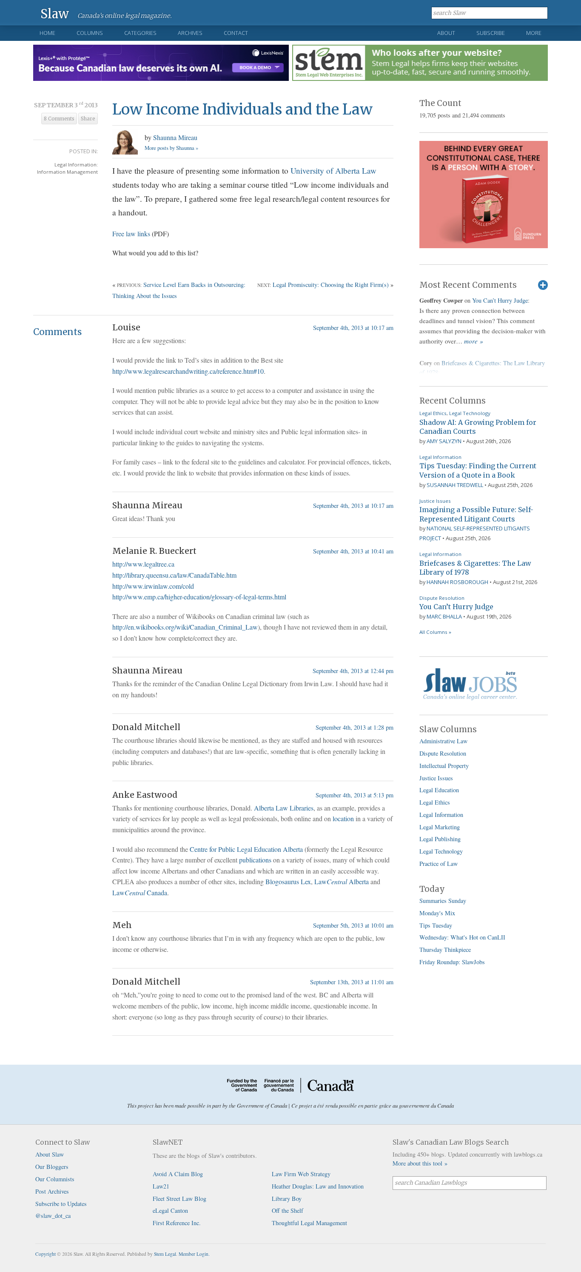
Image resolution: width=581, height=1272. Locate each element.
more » (473, 341)
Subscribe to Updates (61, 1204)
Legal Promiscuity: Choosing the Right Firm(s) (331, 285)
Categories (140, 33)
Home (47, 33)
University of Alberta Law (333, 170)
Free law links (131, 233)
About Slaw (49, 1154)
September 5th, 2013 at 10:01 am (353, 925)
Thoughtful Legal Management (309, 1223)
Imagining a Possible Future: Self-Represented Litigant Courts (476, 514)
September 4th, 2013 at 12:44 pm (353, 671)
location (343, 818)
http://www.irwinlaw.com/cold (153, 586)
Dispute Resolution (441, 598)
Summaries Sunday (442, 901)
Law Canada (139, 892)
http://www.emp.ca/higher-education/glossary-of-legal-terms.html (199, 596)
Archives (190, 33)
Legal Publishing (440, 839)
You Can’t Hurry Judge (500, 300)
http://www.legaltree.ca (143, 563)
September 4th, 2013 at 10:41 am (353, 551)
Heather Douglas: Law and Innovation (318, 1186)
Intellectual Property (444, 766)
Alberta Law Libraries (283, 807)
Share (88, 119)
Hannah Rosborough (457, 582)
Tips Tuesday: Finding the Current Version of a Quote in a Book (477, 470)
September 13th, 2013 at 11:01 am (351, 982)
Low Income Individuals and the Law (242, 109)
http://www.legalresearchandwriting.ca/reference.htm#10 (188, 371)
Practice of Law (438, 863)
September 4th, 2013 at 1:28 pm (354, 727)
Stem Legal (165, 1254)
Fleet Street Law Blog (179, 1199)
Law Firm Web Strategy (301, 1174)
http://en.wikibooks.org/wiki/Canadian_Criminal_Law (185, 626)
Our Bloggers (51, 1167)
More (533, 33)
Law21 (161, 1186)
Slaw (54, 13)
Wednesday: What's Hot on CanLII (462, 937)
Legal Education (439, 790)
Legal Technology (469, 413)
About (446, 33)
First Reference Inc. (177, 1223)
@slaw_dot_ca (53, 1216)
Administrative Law (443, 741)
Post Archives (52, 1191)
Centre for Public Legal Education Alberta (246, 849)
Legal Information (440, 457)
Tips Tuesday (435, 925)
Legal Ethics (433, 413)
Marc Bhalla (444, 616)
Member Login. (194, 1254)
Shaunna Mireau (175, 137)
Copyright (45, 1254)
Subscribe (490, 33)
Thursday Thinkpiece (445, 949)
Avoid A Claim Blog (178, 1174)
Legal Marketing (439, 827)
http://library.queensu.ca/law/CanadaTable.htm (174, 574)
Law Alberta (341, 881)
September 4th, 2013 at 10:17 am (353, 328)
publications (255, 859)
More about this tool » (420, 1163)
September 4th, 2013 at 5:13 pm (354, 795)
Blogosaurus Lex (288, 881)
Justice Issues (435, 501)
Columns (90, 33)
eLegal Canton (170, 1210)
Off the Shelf (287, 1210)
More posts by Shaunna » (171, 148)
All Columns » (435, 632)
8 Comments (59, 119)
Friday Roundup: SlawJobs (452, 962)
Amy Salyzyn (444, 441)
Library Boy (287, 1199)
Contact (236, 33)
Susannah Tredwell (455, 485)
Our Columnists (54, 1179)
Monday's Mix (437, 913)
